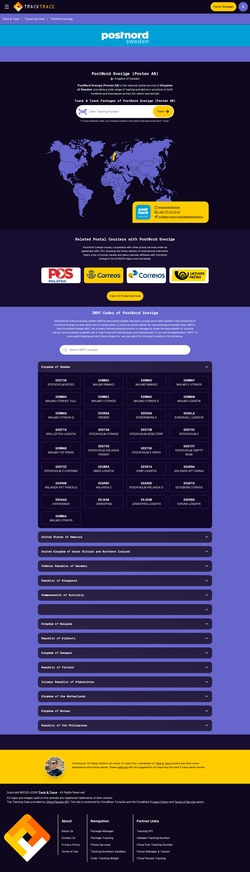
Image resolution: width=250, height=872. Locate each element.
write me (123, 767)
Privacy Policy (159, 802)
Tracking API (145, 831)
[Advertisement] (125, 54)
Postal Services (101, 845)
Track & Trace (163, 763)
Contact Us (68, 838)
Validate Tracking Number (153, 838)
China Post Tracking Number (155, 845)
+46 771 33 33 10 (169, 212)
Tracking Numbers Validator (108, 851)
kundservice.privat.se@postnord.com (181, 217)
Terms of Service (185, 802)
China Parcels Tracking (151, 858)
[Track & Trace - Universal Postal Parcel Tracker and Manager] (34, 7)
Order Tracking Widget (105, 858)
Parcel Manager (223, 6)
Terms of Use (70, 851)
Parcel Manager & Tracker (153, 851)
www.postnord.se (169, 207)
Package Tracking (102, 838)
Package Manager (102, 831)
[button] (7, 7)
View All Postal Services (125, 296)
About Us (67, 831)
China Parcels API (57, 802)
